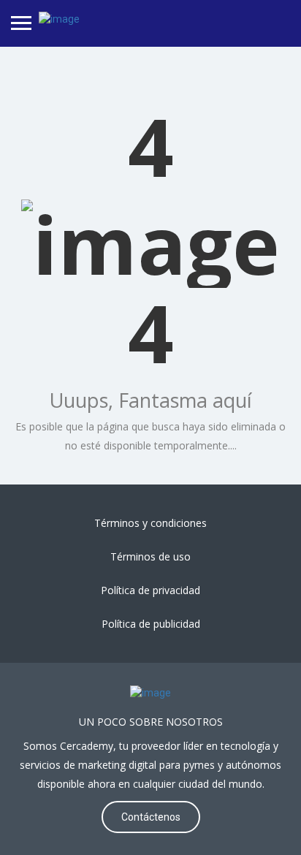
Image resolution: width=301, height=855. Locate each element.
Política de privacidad (150, 590)
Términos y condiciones (150, 523)
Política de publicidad (151, 624)
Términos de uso (150, 556)
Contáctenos (150, 817)
